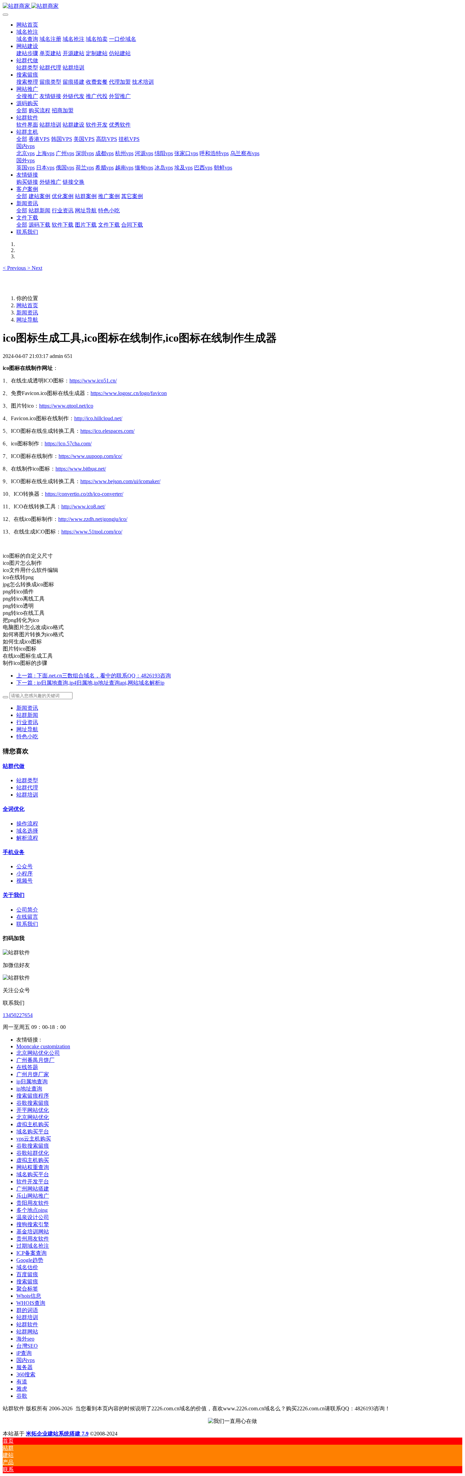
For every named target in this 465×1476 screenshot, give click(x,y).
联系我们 (27, 924)
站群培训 (27, 795)
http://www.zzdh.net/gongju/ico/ (92, 519)
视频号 (24, 881)
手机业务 (14, 852)
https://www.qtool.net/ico (66, 406)
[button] (15, 268)
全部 (21, 110)
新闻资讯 (27, 312)
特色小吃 (27, 736)
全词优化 (14, 809)
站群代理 (27, 787)
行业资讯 (27, 722)
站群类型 (27, 780)
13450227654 (18, 1015)
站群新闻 (27, 715)
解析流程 (27, 838)
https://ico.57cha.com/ (68, 443)
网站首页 (27, 25)
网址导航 (27, 320)
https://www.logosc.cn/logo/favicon (129, 393)
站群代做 (14, 766)
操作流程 (27, 823)
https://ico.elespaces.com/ (107, 431)
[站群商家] (232, 6)
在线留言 (27, 917)
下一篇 (90, 683)
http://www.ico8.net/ (83, 506)
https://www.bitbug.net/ (80, 469)
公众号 (24, 866)
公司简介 (27, 910)
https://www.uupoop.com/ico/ (90, 456)
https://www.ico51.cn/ (93, 380)
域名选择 (27, 831)
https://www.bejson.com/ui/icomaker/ (120, 481)
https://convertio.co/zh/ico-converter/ (84, 494)
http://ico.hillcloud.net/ (98, 418)
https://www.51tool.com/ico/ (91, 532)
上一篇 (93, 675)
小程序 (24, 873)
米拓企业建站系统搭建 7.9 (57, 1434)
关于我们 (14, 895)
